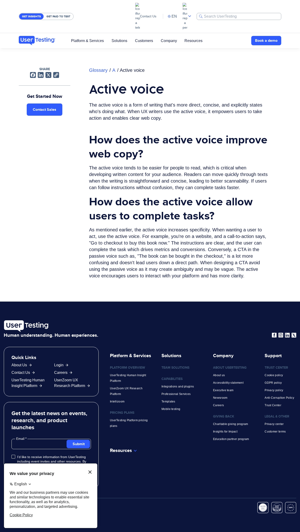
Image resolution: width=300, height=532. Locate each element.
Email (20, 438)
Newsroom (220, 397)
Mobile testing (170, 409)
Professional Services (176, 394)
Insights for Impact (225, 431)
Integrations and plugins (177, 386)
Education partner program (231, 439)
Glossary (98, 70)
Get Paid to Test (58, 16)
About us (219, 375)
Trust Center (273, 405)
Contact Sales (44, 109)
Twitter (294, 335)
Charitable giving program (230, 424)
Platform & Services (87, 40)
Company (169, 40)
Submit (79, 444)
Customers (144, 40)
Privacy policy (274, 390)
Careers (61, 373)
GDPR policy (273, 382)
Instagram (280, 335)
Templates (168, 401)
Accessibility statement (228, 382)
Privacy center (274, 424)
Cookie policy (274, 375)
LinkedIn (287, 335)
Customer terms (275, 431)
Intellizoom (117, 401)
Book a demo (266, 40)
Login (59, 365)
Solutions (119, 40)
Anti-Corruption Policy (279, 397)
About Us (19, 365)
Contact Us (148, 16)
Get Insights (31, 16)
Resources (193, 40)
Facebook (274, 335)
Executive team (223, 390)
